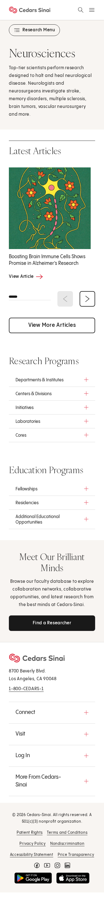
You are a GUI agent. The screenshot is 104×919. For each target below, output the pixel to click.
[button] (52, 379)
